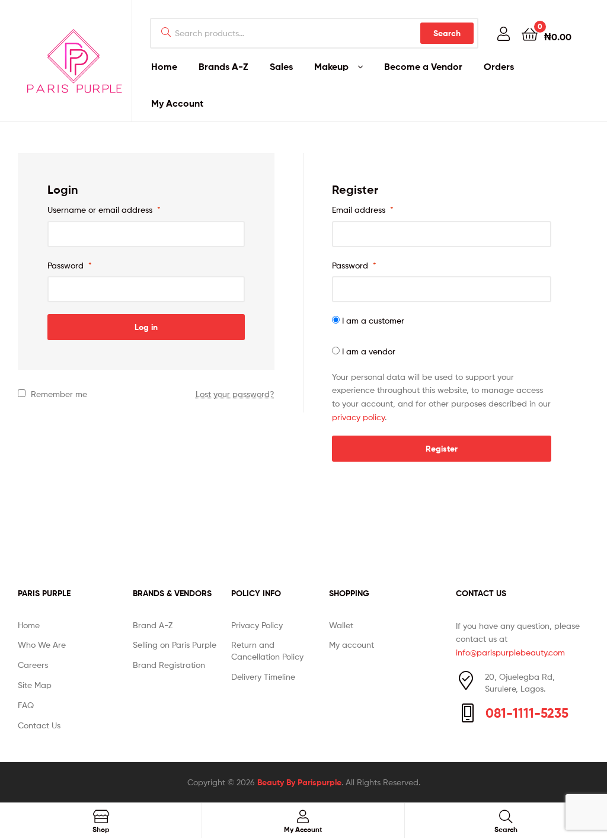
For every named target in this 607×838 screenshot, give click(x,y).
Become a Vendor (423, 66)
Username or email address (104, 209)
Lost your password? (235, 394)
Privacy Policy (257, 625)
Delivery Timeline (263, 676)
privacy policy (358, 417)
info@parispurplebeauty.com (510, 652)
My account (351, 644)
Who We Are (42, 644)
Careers (33, 665)
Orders (499, 66)
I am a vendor (367, 351)
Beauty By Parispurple (299, 782)
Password (69, 265)
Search (447, 33)
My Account (177, 103)
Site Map (35, 685)
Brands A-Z (223, 66)
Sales (281, 66)
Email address (363, 209)
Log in (146, 327)
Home (164, 66)
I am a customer (372, 320)
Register (442, 448)
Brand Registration (169, 665)
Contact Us (39, 725)
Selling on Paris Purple (174, 644)
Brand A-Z (152, 625)
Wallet (341, 625)
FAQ (26, 705)
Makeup (331, 66)
